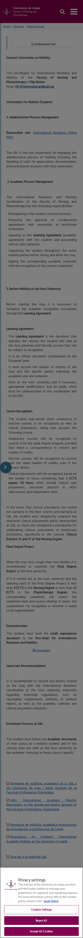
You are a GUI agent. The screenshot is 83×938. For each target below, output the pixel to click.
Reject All (41, 920)
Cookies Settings (41, 909)
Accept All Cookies (41, 931)
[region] (41, 902)
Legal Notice (51, 901)
